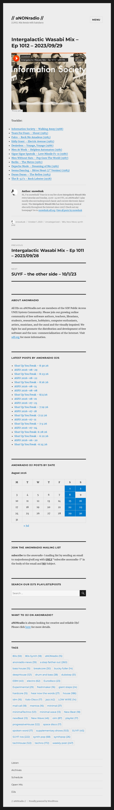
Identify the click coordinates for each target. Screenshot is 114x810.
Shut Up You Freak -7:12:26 (30, 415)
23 (80, 507)
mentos (37, 705)
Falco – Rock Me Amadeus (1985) (31, 137)
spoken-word (23, 730)
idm (17, 699)
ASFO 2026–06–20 (25, 440)
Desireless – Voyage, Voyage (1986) (32, 145)
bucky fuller (63, 668)
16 (80, 500)
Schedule (17, 777)
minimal (54, 705)
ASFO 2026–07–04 (25, 427)
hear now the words (45, 693)
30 (80, 513)
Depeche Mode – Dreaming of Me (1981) (35, 166)
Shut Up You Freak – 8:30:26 (31, 365)
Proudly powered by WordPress (43, 801)
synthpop (62, 736)
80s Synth (33, 656)
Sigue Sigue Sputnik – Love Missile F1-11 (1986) (39, 153)
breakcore (42, 668)
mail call (20, 705)
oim (57, 718)
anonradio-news (25, 662)
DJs (13, 791)
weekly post (63, 743)
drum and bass (46, 674)
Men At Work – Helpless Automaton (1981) (36, 149)
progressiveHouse (26, 724)
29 (70, 513)
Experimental (23, 687)
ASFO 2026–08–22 (25, 378)
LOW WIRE (67, 699)
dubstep (68, 674)
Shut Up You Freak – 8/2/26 (31, 394)
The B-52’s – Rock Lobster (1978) (31, 178)
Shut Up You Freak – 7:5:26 (30, 423)
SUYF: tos (21, 736)
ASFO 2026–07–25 (25, 402)
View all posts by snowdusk (69, 210)
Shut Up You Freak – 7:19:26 (31, 407)
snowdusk (20, 222)
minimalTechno (24, 712)
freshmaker (46, 687)
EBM (18, 680)
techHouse (22, 743)
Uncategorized (52, 222)
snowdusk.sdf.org (46, 210)
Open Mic (17, 784)
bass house (21, 668)
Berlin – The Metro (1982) (26, 162)
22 (69, 507)
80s (64, 222)
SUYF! (78, 730)
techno (42, 743)
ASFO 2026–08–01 (25, 398)
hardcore (20, 693)
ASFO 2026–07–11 (25, 419)
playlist (71, 718)
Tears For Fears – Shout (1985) (29, 133)
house (69, 693)
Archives (16, 770)
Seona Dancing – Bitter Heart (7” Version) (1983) (40, 170)
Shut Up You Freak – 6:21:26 (31, 436)
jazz (50, 699)
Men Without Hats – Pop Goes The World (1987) (39, 157)
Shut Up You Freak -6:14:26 (30, 444)
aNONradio (53, 656)
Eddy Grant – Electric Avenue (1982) (32, 141)
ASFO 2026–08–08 (25, 390)
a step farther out (53, 662)
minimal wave (50, 712)
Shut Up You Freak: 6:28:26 (30, 431)
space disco (52, 724)
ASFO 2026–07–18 (25, 411)
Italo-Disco (33, 699)
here (28, 626)
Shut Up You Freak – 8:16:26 (31, 382)
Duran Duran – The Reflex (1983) (31, 174)
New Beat (72, 712)
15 (70, 500)
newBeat (20, 718)
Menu (96, 19)
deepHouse (22, 674)
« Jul (26, 525)
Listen (15, 762)
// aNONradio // (27, 18)
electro (33, 680)
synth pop (41, 736)
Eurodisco (52, 680)
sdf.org (15, 337)
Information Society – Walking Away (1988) (37, 128)
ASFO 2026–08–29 (25, 369)
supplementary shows (52, 730)
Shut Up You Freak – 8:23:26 (31, 373)
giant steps (68, 687)
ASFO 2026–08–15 (25, 386)
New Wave (71, 222)
